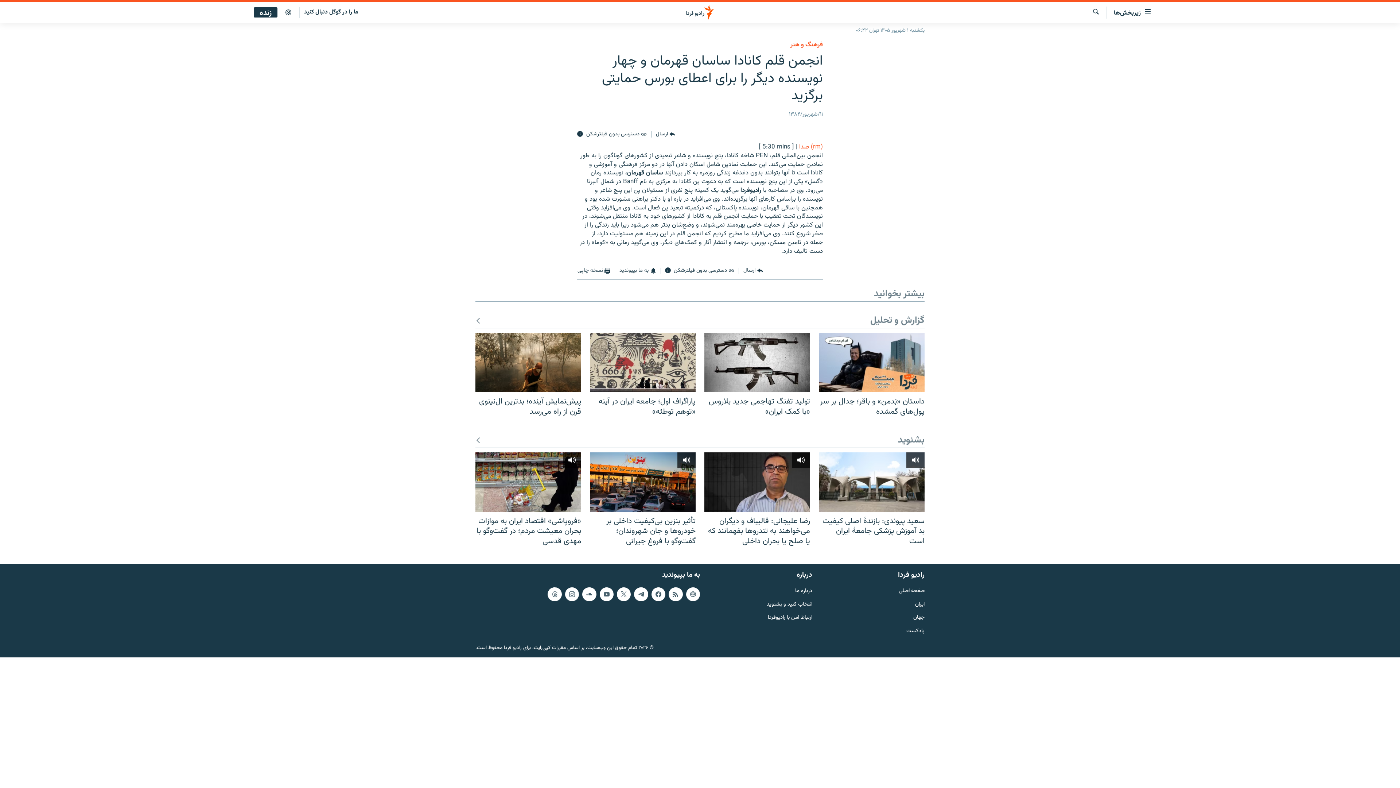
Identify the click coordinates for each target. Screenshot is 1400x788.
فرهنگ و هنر (806, 45)
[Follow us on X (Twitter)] (624, 594)
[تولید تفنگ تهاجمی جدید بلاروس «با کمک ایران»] (757, 362)
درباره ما (803, 591)
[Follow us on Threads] (554, 594)
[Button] (665, 134)
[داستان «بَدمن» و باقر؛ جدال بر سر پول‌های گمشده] (872, 362)
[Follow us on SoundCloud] (589, 594)
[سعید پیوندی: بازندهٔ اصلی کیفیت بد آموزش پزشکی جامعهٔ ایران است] (872, 482)
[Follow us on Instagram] (572, 594)
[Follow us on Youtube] (607, 594)
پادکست (915, 631)
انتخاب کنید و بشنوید (789, 604)
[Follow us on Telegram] (641, 594)
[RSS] (675, 594)
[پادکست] (288, 12)
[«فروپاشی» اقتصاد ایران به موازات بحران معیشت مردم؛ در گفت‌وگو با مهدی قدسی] (528, 482)
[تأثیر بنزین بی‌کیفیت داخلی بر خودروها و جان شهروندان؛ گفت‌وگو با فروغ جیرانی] (643, 482)
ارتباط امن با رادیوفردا (790, 618)
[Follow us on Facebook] (658, 594)
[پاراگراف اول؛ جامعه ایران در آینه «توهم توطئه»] (643, 362)
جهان (919, 618)
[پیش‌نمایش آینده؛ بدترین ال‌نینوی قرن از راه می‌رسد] (528, 362)
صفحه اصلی (912, 591)
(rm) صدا (811, 147)
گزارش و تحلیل (897, 321)
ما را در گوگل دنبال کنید (331, 12)
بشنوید (911, 440)
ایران (920, 604)
